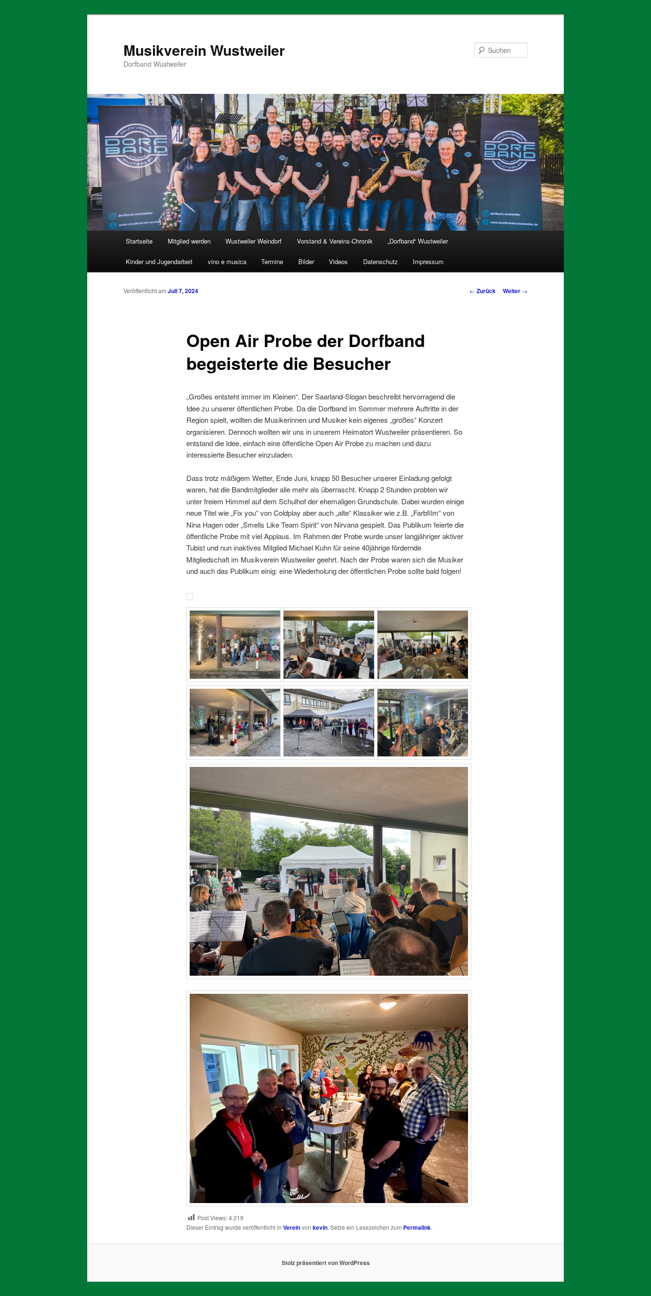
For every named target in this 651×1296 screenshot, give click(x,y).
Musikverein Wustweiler (204, 50)
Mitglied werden (189, 240)
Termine (272, 261)
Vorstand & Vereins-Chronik (335, 240)
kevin (320, 1227)
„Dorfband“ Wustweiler (417, 240)
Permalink (417, 1227)
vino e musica (227, 261)
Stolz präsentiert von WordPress (326, 1262)
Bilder (306, 261)
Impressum (428, 261)
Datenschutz (380, 261)
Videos (338, 261)
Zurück (482, 290)
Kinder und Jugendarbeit (159, 261)
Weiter (515, 290)
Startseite (139, 240)
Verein (291, 1227)
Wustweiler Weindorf (253, 240)
